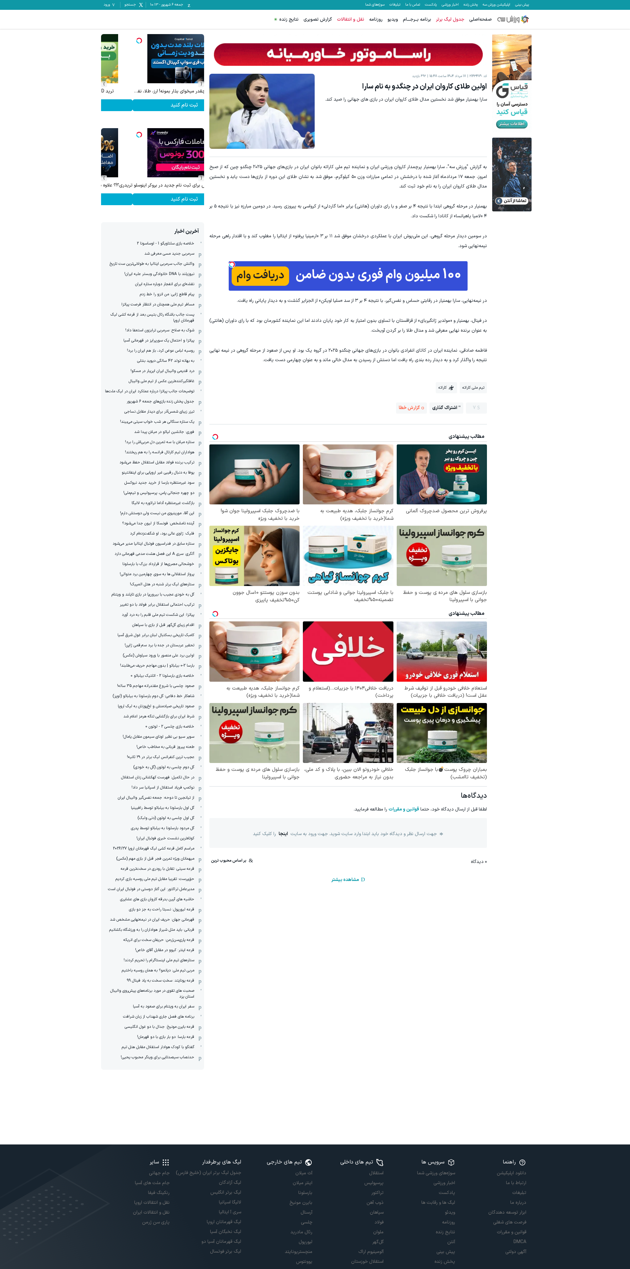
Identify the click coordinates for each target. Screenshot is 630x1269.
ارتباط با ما (516, 1183)
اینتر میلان (302, 1183)
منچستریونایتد (298, 1251)
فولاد (379, 1222)
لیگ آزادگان (230, 1182)
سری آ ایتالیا (230, 1212)
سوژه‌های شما (375, 5)
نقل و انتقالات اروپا (152, 1202)
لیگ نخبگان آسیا (225, 1231)
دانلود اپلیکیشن (511, 1173)
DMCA (520, 1242)
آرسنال (306, 1212)
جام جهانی (159, 1173)
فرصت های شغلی (509, 1222)
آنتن (451, 1242)
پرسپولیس (374, 1183)
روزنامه (376, 19)
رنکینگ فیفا (159, 1192)
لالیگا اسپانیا (230, 1202)
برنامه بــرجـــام (417, 19)
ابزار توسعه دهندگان (507, 1212)
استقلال (376, 1173)
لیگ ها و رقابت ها (438, 1202)
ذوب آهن (375, 1202)
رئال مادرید (301, 1232)
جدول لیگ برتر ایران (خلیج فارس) (208, 1172)
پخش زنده (471, 5)
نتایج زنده (289, 19)
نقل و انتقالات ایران (151, 1212)
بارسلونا (305, 1192)
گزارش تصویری (318, 19)
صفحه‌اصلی (480, 19)
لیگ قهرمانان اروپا (224, 1222)
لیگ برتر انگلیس (225, 1192)
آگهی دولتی (515, 1251)
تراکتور (377, 1192)
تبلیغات (394, 5)
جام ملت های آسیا (152, 1183)
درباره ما (518, 1202)
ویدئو (450, 1212)
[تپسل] (232, 264)
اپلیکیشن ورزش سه (496, 5)
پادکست (431, 5)
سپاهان (377, 1212)
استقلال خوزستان (367, 1261)
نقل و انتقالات (350, 19)
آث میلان (303, 1173)
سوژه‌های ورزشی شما (436, 1173)
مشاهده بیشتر (345, 879)
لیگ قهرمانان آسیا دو (221, 1241)
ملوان (378, 1232)
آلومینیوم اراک (371, 1251)
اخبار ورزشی (450, 5)
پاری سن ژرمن (156, 1222)
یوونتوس (304, 1261)
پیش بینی (522, 5)
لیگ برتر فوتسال (225, 1251)
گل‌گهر (378, 1242)
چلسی (306, 1222)
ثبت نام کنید (152, 105)
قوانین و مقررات (403, 809)
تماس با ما (412, 5)
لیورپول (305, 1242)
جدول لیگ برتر (450, 19)
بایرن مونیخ (300, 1202)
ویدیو (393, 19)
